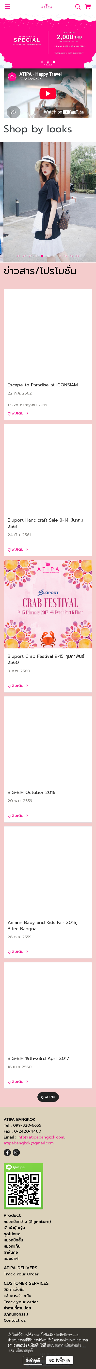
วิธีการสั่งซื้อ (14, 1290)
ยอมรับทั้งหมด (59, 1360)
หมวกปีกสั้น (13, 1240)
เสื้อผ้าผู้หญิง (14, 1228)
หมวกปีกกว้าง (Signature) (27, 1222)
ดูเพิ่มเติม (16, 413)
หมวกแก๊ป (12, 1246)
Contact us (15, 1320)
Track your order (21, 1302)
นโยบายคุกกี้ (24, 1350)
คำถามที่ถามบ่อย (17, 1308)
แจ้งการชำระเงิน (17, 1296)
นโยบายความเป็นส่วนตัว (64, 1345)
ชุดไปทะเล (12, 1234)
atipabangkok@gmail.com (29, 1143)
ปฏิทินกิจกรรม (16, 1314)
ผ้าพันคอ (11, 1252)
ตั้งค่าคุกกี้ (33, 1360)
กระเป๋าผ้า (11, 1258)
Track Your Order (21, 1274)
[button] (76, 7)
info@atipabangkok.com (40, 1137)
